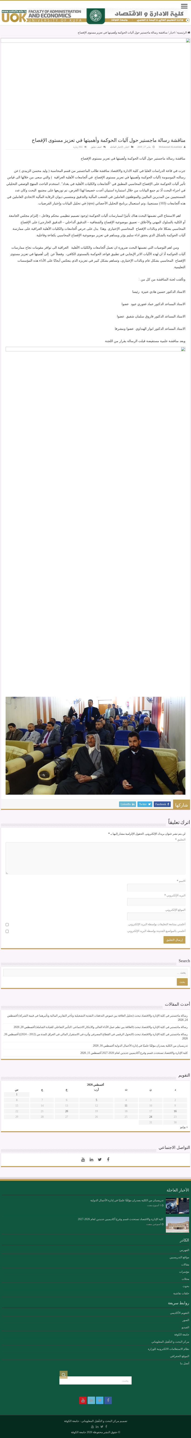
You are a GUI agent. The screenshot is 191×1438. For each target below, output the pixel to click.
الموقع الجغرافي (179, 1356)
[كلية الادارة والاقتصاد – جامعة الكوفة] (95, 16)
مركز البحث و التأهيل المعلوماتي (170, 1341)
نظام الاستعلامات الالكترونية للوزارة (168, 1349)
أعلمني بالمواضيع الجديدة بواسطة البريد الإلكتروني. (156, 931)
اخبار (172, 32)
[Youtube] (83, 1159)
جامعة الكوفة (181, 1334)
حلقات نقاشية (181, 1293)
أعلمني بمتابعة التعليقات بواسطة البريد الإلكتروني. (156, 924)
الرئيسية (182, 32)
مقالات (185, 1264)
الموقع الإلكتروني (175, 909)
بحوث (186, 1286)
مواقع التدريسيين (179, 1257)
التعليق (180, 839)
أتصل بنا (184, 1363)
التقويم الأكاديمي (179, 1313)
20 (66, 1111)
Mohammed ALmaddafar (170, 147)
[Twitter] (99, 1159)
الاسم (181, 881)
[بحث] (64, 1375)
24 (150, 1116)
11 (126, 1105)
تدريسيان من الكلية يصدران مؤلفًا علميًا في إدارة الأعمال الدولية (151, 1045)
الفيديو (185, 1327)
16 (175, 1111)
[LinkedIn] (91, 1159)
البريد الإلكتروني (174, 895)
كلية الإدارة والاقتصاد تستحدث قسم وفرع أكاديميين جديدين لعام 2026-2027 (145, 1052)
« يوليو (184, 1127)
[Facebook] (108, 1159)
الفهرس (184, 1250)
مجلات (185, 1279)
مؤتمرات (184, 1271)
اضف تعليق (96, 147)
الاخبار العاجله (116, 147)
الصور (185, 1320)
